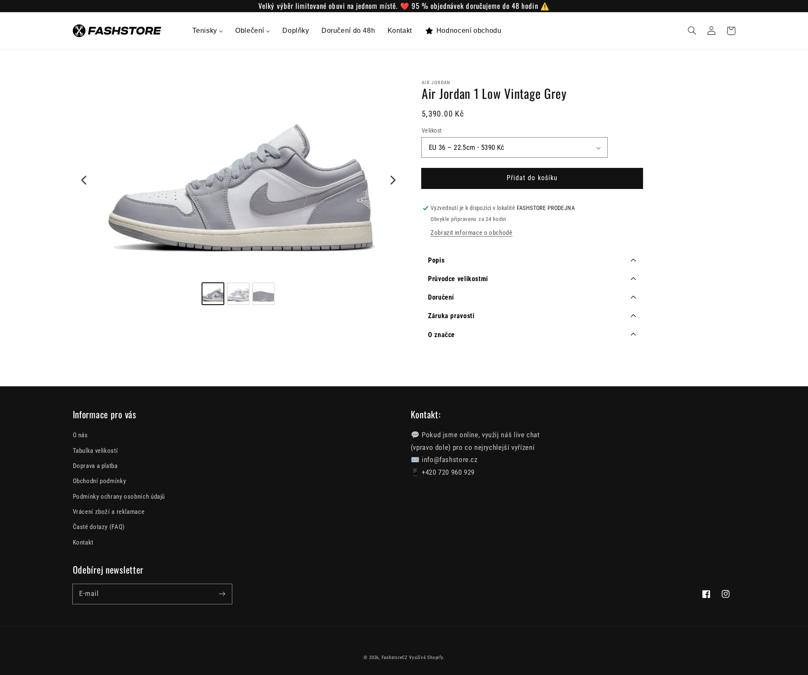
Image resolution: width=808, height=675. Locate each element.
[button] (692, 30)
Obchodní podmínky (99, 481)
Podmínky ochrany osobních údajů (119, 496)
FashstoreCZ (395, 657)
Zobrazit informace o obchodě (472, 233)
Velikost (431, 131)
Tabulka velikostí (95, 450)
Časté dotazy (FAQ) (99, 527)
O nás (80, 435)
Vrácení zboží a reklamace (109, 512)
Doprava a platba (95, 466)
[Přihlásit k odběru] (221, 593)
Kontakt (83, 542)
